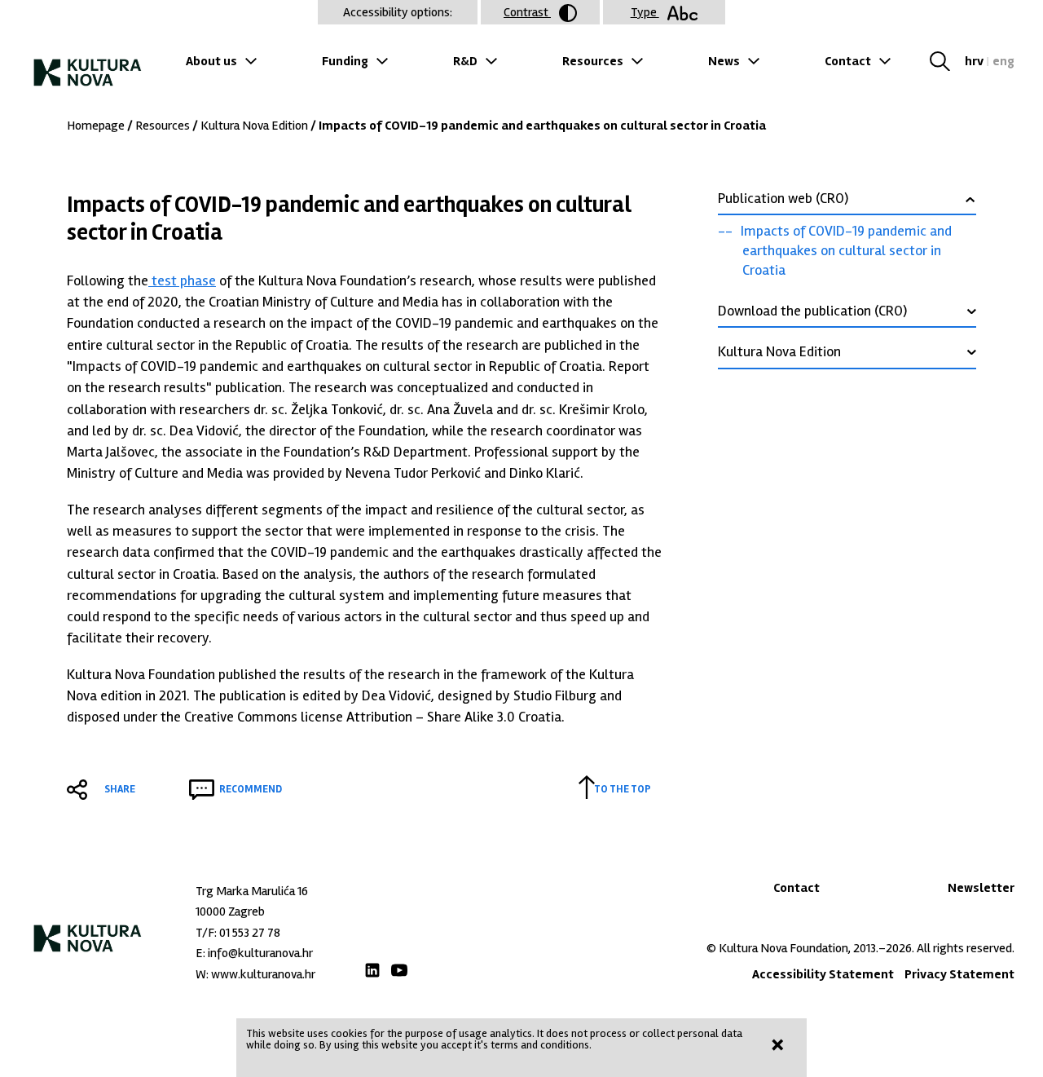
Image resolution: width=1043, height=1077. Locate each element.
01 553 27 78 (249, 933)
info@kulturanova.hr (260, 953)
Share (119, 789)
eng (1003, 61)
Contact (848, 61)
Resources (592, 61)
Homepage (96, 125)
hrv (974, 61)
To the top (622, 789)
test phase (182, 280)
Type (645, 12)
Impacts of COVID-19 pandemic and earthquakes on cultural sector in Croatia (846, 250)
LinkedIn (372, 970)
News (724, 61)
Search (946, 61)
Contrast (527, 12)
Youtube (399, 970)
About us (211, 61)
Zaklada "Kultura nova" (88, 65)
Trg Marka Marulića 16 (252, 891)
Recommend (250, 789)
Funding (345, 61)
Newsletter (981, 888)
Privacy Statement (959, 974)
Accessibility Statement (823, 974)
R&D (465, 61)
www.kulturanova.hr (263, 974)
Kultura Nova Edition (254, 125)
